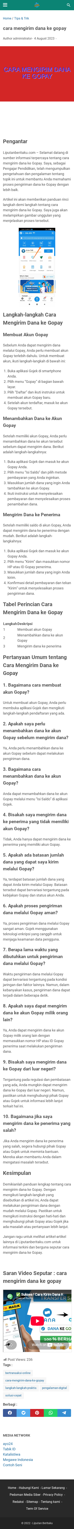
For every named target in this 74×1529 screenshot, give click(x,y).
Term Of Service (37, 1509)
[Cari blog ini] (68, 5)
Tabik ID (9, 1449)
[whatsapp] (50, 1413)
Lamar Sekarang (53, 1488)
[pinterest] (37, 1413)
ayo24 (8, 1444)
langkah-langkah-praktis (21, 1388)
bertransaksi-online (18, 1373)
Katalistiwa (11, 1454)
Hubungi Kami (29, 1488)
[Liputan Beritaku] (37, 5)
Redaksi (18, 1502)
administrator (22, 38)
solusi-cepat (13, 1395)
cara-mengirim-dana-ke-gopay (24, 1380)
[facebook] (10, 1413)
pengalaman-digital (54, 1388)
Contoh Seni (12, 1465)
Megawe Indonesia (18, 1460)
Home (12, 1488)
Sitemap (32, 1502)
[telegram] (64, 1413)
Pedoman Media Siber (25, 1495)
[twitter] (23, 1413)
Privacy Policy (53, 1495)
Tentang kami (50, 1502)
